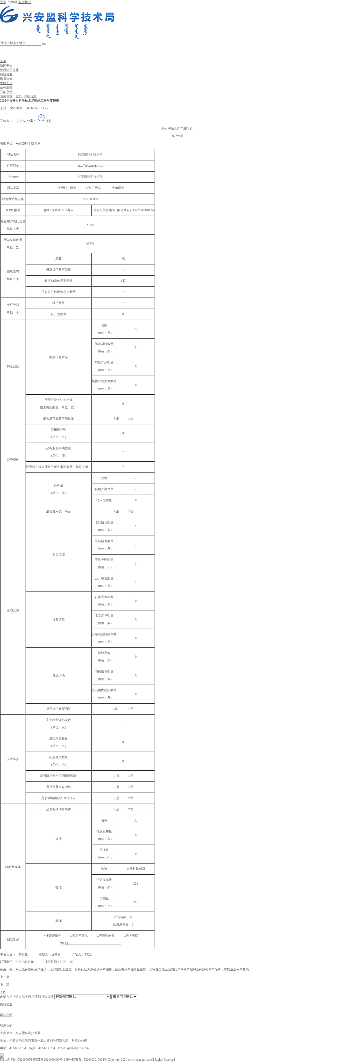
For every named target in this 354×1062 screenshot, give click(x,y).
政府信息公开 (9, 70)
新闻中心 (6, 65)
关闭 (3, 992)
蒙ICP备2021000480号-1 (49, 1059)
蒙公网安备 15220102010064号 (86, 1059)
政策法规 (6, 78)
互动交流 (6, 92)
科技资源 (6, 74)
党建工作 (6, 83)
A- (24, 121)
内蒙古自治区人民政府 (15, 997)
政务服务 (6, 87)
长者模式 (24, 2)
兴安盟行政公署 (43, 997)
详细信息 (30, 96)
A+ (18, 121)
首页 (3, 61)
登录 (3, 2)
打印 (48, 121)
